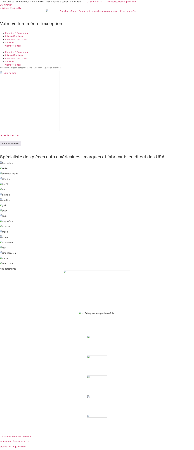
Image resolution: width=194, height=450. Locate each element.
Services (9, 42)
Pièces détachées (14, 36)
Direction (38, 68)
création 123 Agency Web (13, 446)
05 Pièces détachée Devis (20, 68)
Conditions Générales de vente (15, 436)
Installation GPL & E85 (16, 39)
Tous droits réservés (10, 441)
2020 (26, 441)
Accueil (3, 68)
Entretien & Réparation (16, 33)
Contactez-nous (13, 45)
